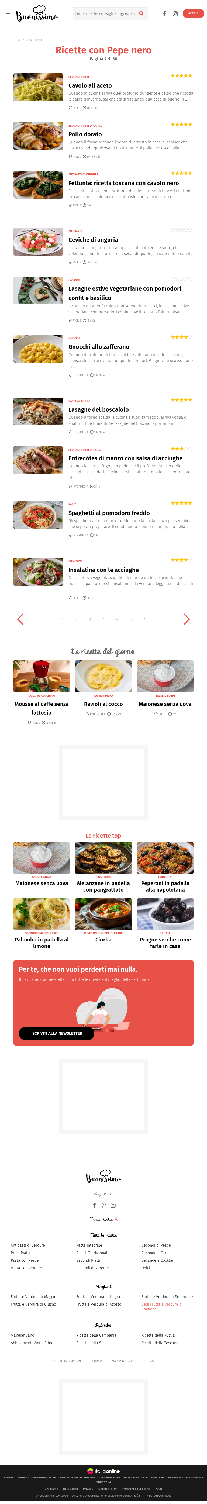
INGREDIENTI (34, 40)
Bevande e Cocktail (158, 1260)
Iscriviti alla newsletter (56, 1033)
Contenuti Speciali (67, 1361)
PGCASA (90, 1477)
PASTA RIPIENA (103, 696)
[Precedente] (20, 619)
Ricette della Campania (96, 1335)
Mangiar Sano (22, 1335)
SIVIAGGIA (157, 1477)
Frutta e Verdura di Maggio (33, 1297)
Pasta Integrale (89, 1245)
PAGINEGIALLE (41, 1477)
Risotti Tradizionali (92, 1253)
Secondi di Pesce (156, 1245)
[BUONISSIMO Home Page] (37, 13)
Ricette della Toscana (160, 1343)
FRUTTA (165, 933)
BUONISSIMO (194, 1477)
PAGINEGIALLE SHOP (67, 1477)
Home (17, 40)
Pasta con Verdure (26, 1268)
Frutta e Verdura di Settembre (167, 1297)
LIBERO (9, 1477)
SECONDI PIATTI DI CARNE (85, 125)
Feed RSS (147, 1361)
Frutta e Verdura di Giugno (33, 1304)
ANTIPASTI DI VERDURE (83, 174)
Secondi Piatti (88, 1260)
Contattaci (97, 1361)
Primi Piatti (20, 1253)
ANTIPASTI (75, 231)
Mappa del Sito (123, 1361)
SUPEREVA (103, 1482)
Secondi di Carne (156, 1253)
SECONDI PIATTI (78, 77)
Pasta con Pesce (25, 1260)
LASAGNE (74, 280)
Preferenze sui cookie (136, 1488)
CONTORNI (75, 561)
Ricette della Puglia (158, 1335)
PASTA (72, 504)
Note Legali (70, 1488)
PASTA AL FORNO (79, 401)
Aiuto (159, 1488)
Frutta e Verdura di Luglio (98, 1297)
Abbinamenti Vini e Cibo (31, 1343)
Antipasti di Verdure (28, 1245)
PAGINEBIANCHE (109, 1477)
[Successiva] (187, 619)
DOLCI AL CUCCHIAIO (41, 696)
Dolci (146, 1268)
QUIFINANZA (175, 1477)
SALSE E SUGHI (165, 696)
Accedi (193, 13)
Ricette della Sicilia (93, 1343)
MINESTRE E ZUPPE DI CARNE (103, 933)
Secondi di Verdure (92, 1268)
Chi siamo (51, 1488)
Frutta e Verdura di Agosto (98, 1304)
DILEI (144, 1477)
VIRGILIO (22, 1477)
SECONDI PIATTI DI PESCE (41, 933)
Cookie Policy (107, 1488)
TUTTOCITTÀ (130, 1477)
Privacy (88, 1488)
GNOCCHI (74, 338)
